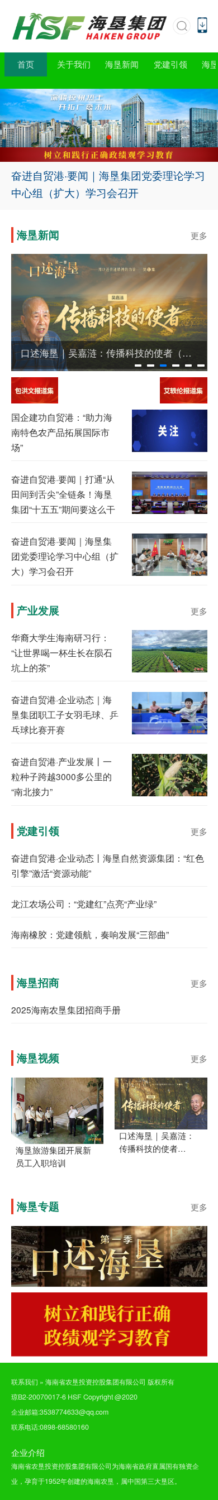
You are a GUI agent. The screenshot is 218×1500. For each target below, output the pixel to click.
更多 (199, 235)
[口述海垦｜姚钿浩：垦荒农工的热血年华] (109, 311)
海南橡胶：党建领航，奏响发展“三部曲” (90, 934)
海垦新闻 (122, 64)
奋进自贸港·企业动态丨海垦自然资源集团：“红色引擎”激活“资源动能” (107, 865)
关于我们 (74, 64)
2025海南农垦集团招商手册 (66, 1009)
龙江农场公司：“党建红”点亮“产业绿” (84, 903)
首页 (25, 64)
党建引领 (170, 64)
